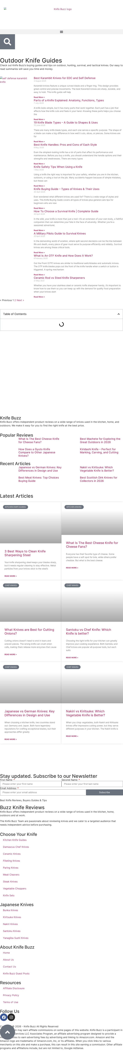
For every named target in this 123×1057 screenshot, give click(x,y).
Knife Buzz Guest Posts (16, 973)
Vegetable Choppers (14, 888)
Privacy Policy (11, 995)
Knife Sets (8, 895)
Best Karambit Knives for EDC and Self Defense (65, 78)
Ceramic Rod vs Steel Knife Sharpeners (59, 277)
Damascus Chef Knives (16, 846)
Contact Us (9, 966)
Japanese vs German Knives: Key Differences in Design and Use (40, 469)
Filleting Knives (11, 860)
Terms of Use (10, 1002)
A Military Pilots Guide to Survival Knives (60, 233)
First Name (6, 780)
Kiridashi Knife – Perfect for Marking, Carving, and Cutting (99, 451)
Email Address (8, 788)
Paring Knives (10, 867)
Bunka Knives (10, 910)
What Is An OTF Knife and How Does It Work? (63, 255)
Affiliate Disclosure (13, 988)
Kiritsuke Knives (12, 917)
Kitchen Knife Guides (15, 839)
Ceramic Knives (12, 853)
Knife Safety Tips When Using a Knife (58, 166)
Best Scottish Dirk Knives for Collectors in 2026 (98, 479)
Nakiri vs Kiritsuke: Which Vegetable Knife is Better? (97, 469)
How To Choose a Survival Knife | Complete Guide (66, 211)
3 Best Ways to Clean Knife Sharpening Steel (25, 553)
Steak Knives (10, 881)
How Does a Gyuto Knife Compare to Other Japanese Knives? (36, 452)
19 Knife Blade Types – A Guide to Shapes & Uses (66, 122)
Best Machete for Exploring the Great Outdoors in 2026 (100, 440)
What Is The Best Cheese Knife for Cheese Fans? (38, 440)
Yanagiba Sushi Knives (15, 937)
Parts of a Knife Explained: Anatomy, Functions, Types (69, 100)
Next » (20, 300)
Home (6, 952)
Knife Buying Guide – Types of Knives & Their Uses (66, 189)
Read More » (39, 97)
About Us (8, 959)
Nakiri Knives (10, 924)
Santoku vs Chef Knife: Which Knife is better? (88, 631)
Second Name (70, 780)
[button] (61, 31)
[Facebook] (4, 1017)
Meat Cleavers (11, 874)
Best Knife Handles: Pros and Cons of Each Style (65, 144)
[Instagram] (11, 1017)
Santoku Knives (11, 930)
